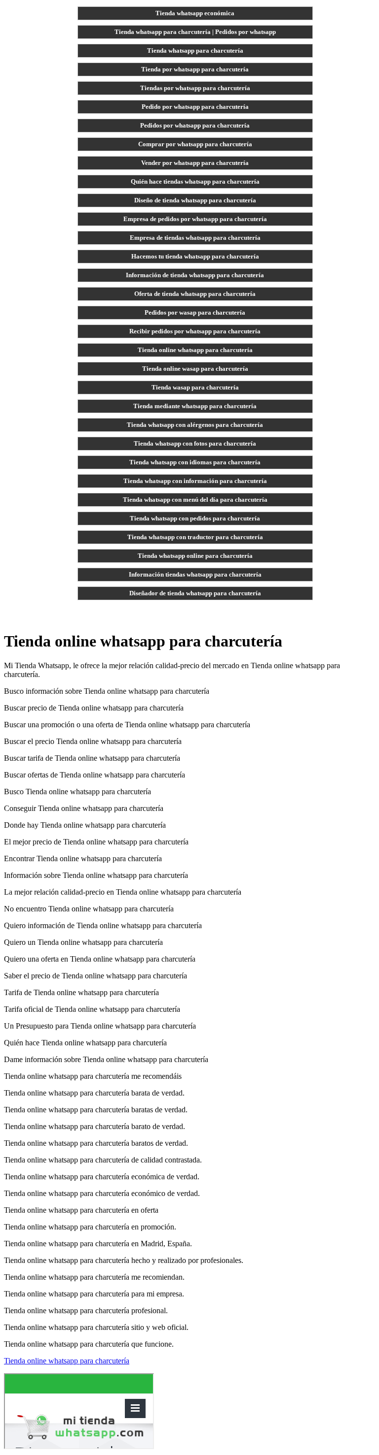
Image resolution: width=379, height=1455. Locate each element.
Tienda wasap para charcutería (195, 387)
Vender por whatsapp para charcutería (195, 162)
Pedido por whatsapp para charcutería (195, 106)
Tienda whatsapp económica (194, 13)
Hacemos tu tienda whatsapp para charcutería (195, 256)
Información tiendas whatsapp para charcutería (195, 574)
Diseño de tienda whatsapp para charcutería (195, 200)
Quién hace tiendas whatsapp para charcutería (195, 181)
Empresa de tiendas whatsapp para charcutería (195, 237)
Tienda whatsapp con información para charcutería (195, 481)
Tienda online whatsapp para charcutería (195, 350)
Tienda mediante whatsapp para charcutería (195, 406)
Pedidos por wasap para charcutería (195, 312)
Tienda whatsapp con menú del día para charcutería (195, 499)
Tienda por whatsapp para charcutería (195, 69)
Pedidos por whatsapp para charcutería (195, 125)
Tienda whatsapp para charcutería (195, 50)
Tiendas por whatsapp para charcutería (195, 88)
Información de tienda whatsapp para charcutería (195, 275)
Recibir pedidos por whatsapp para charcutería (195, 331)
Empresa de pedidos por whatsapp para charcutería (195, 219)
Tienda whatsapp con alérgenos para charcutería (195, 424)
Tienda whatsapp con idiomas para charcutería (195, 462)
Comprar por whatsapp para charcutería (195, 144)
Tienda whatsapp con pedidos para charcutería (195, 518)
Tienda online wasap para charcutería (195, 368)
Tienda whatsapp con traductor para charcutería (195, 537)
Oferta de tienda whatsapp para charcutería (195, 293)
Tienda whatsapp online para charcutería (195, 555)
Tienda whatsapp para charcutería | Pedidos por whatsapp (195, 31)
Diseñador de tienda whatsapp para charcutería (195, 593)
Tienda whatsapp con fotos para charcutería (195, 443)
